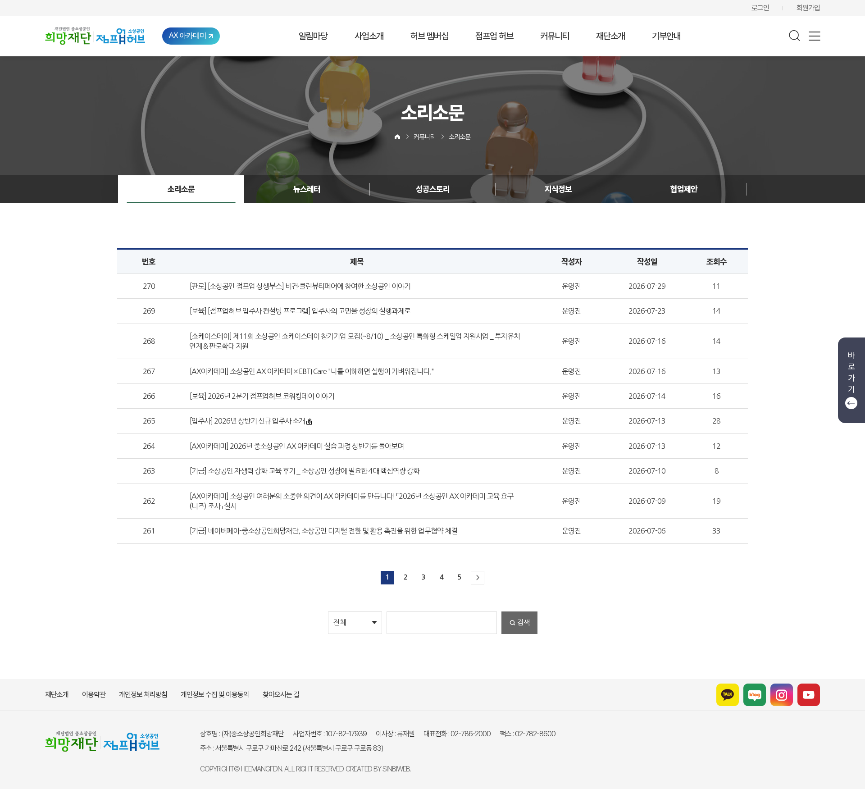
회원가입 (808, 8)
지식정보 (558, 189)
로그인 (760, 8)
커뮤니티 (554, 36)
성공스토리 (433, 189)
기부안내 (666, 36)
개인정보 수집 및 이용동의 (215, 694)
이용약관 (93, 694)
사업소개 (369, 36)
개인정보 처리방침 (143, 694)
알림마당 (313, 36)
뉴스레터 (306, 189)
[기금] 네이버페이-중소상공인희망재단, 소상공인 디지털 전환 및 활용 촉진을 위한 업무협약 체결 (323, 530)
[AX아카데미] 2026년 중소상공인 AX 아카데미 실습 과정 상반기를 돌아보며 (297, 446)
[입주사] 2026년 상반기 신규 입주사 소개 (247, 420)
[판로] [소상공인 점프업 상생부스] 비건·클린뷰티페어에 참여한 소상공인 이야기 (300, 286)
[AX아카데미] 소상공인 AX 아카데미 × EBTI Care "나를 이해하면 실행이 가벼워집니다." (312, 371)
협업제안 (683, 189)
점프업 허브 (494, 36)
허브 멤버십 (429, 36)
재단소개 (610, 36)
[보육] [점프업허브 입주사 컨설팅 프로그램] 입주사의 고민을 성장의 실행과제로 (300, 311)
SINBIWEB (396, 769)
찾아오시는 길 (281, 694)
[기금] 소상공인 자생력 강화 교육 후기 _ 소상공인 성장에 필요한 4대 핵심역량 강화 (304, 470)
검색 (523, 622)
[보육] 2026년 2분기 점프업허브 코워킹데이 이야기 (262, 396)
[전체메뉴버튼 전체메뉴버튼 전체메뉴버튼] (814, 36)
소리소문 (459, 137)
